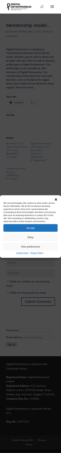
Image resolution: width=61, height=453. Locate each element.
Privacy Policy (36, 253)
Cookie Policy (22, 253)
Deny (31, 237)
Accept (30, 227)
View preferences (30, 246)
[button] (56, 199)
